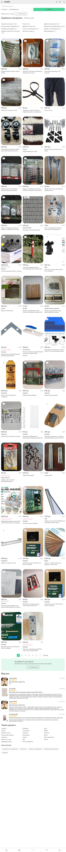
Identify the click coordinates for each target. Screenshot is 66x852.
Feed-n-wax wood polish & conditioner (8, 396)
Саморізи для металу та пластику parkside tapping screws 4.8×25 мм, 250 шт (55, 437)
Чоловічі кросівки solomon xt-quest (11, 271)
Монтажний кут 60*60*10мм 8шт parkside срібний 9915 (10, 355)
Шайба (46, 731)
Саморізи (25, 733)
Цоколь (25, 737)
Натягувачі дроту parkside (30, 523)
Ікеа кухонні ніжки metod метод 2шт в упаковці (54, 270)
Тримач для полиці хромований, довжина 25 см (54, 189)
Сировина (5, 752)
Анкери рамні (48, 475)
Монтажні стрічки (28, 31)
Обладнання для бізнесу (51, 749)
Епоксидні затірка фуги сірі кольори (52, 72)
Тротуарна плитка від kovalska (31, 230)
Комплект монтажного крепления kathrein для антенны (32, 72)
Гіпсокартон (26, 731)
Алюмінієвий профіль (7, 735)
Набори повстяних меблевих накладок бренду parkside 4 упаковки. (9, 189)
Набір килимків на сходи (30, 151)
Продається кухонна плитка (9, 110)
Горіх (45, 728)
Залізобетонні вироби (8, 29)
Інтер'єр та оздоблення (35, 749)
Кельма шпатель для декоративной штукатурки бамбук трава (33, 352)
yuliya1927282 (13, 678)
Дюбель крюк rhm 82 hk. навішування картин (8, 480)
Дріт (24, 739)
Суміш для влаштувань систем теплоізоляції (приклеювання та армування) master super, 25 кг (36, 718)
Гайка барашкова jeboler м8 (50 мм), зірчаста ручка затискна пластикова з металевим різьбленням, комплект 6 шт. (10, 150)
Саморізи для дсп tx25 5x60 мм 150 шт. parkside (32, 563)
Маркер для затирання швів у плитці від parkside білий (31, 604)
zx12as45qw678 (13, 714)
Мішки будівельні (49, 31)
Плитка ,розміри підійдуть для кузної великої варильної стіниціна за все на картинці (11, 606)
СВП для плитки (5, 733)
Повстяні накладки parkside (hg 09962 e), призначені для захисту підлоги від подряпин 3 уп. (32, 189)
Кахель (46, 739)
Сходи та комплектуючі (30, 29)
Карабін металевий (28, 475)
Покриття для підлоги (8, 24)
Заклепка (46, 733)
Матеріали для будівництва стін (54, 26)
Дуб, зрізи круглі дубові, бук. (17, 682)
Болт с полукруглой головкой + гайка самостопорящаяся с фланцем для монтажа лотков (53, 228)
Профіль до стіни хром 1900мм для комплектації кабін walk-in (55, 521)
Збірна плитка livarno (7, 310)
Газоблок (3, 728)
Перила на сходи (6, 739)
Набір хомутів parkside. (51, 395)
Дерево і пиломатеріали (52, 29)
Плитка (26, 24)
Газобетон (4, 737)
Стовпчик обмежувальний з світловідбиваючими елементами (32, 268)
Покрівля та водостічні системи (10, 32)
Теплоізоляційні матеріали (10, 26)
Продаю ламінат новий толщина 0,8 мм (10, 72)
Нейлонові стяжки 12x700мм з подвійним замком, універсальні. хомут (32, 111)
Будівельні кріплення (51, 24)
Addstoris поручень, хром (8, 563)
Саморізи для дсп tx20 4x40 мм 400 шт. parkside (54, 604)
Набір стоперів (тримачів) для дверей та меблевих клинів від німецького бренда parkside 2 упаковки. (10, 228)
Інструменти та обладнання (10, 749)
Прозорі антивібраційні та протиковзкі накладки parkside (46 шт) (32, 437)
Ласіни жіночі (48, 110)
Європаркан (26, 735)
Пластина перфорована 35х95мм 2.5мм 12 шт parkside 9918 (32, 649)
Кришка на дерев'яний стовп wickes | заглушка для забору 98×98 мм (33, 311)
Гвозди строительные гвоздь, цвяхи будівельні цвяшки (53, 311)
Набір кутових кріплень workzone (10, 436)
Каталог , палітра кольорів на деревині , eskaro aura (53, 563)
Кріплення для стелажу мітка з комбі (53, 150)
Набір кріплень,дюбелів (29, 395)
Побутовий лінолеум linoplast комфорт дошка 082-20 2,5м (25, 692)
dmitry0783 (12, 689)
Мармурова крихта (6, 741)
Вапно (46, 735)
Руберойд (25, 728)
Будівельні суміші (29, 26)
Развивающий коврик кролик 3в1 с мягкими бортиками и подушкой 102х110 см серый (11, 522)
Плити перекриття (28, 741)
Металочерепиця (49, 737)
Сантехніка (23, 749)
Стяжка (3, 731)
